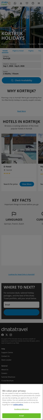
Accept (21, 416)
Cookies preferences (21, 409)
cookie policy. (18, 404)
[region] (21, 402)
